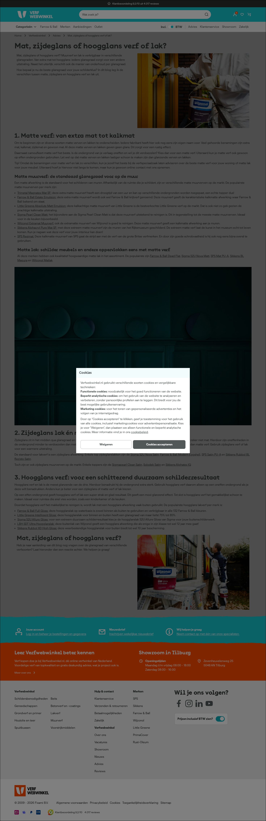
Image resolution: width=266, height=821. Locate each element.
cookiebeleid (139, 432)
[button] (159, 444)
